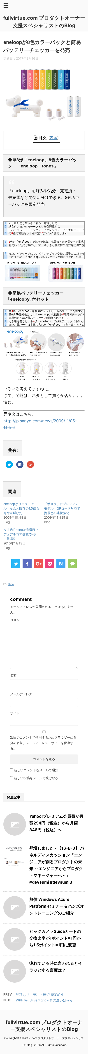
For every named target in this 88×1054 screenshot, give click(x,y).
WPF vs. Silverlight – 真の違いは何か (44, 1000)
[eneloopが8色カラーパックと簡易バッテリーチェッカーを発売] (60, 563)
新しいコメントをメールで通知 (36, 770)
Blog (11, 584)
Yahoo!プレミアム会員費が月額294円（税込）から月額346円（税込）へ (56, 823)
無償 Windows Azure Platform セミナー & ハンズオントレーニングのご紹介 (56, 906)
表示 (53, 137)
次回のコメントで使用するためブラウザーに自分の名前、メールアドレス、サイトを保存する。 (43, 742)
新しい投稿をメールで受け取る (36, 778)
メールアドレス (21, 694)
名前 (13, 675)
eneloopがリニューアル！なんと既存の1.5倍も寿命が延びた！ (21, 508)
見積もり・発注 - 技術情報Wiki (39, 994)
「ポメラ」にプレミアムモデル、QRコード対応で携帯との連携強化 (62, 508)
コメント (16, 620)
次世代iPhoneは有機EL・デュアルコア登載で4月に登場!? (21, 534)
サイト (15, 713)
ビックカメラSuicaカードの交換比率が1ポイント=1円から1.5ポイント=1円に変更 (55, 938)
